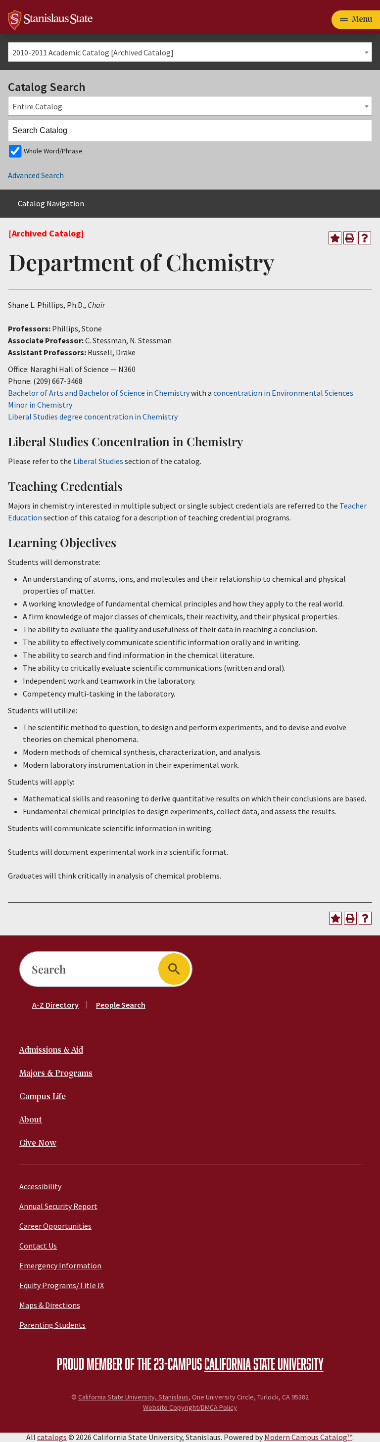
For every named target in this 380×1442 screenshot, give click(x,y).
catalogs (52, 1437)
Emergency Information (60, 1265)
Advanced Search (36, 175)
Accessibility (40, 1186)
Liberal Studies (98, 461)
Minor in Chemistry (40, 405)
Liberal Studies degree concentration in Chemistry (93, 416)
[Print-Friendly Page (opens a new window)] (349, 238)
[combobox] (190, 52)
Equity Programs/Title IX (61, 1285)
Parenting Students (52, 1325)
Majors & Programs (56, 1073)
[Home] (50, 19)
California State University (264, 1363)
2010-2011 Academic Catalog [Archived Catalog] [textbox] (93, 52)
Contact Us (38, 1246)
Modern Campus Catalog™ (308, 1437)
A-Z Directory (55, 1005)
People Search (120, 1005)
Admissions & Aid (51, 1050)
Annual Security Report (58, 1206)
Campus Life (42, 1097)
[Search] (361, 130)
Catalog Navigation (51, 203)
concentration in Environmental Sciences (283, 393)
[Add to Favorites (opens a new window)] (335, 238)
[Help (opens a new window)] (364, 238)
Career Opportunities (55, 1226)
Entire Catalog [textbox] (37, 106)
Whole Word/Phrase (53, 150)
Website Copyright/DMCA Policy (190, 1407)
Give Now (37, 1143)
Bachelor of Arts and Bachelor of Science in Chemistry (99, 393)
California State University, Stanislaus (133, 1397)
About (30, 1120)
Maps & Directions (49, 1305)
